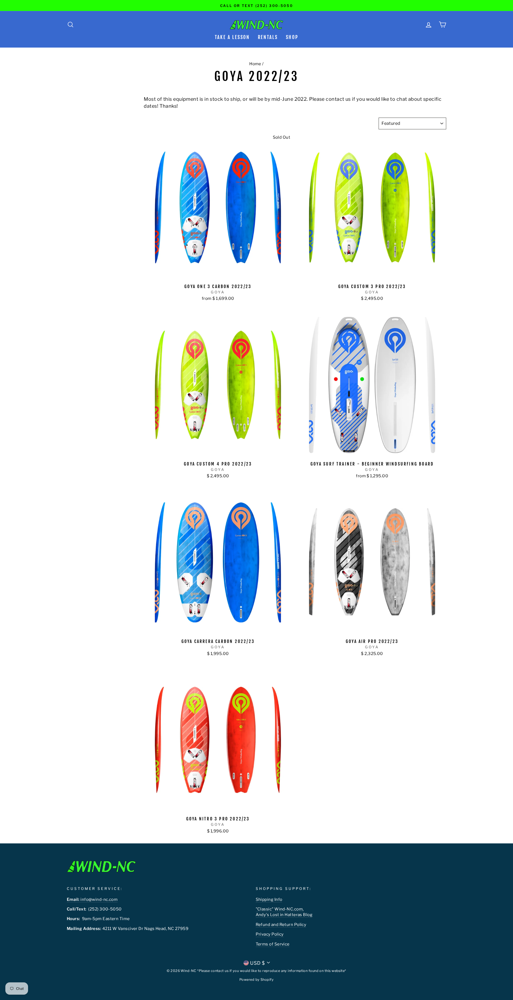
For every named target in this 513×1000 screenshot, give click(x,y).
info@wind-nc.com (92, 899)
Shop (292, 37)
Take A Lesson (232, 37)
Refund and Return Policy (281, 924)
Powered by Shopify (256, 980)
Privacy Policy (270, 934)
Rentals (268, 37)
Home (255, 63)
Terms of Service (273, 944)
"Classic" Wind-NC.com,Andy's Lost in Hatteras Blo (283, 911)
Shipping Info (269, 899)
